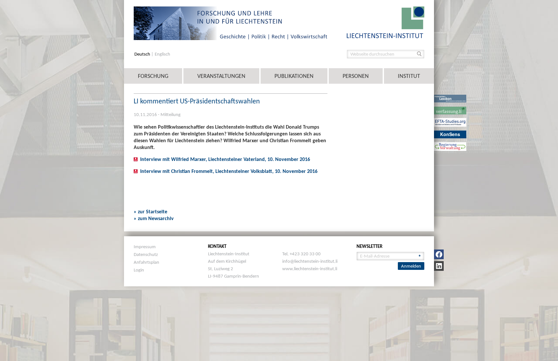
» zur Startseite (150, 211)
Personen (356, 76)
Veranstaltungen (221, 76)
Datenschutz (146, 254)
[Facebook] (439, 254)
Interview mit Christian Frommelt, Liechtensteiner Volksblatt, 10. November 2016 (228, 171)
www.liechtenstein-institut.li (309, 268)
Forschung (153, 76)
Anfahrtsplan (146, 262)
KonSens (450, 134)
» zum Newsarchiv (154, 218)
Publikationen (294, 76)
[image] (385, 22)
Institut (409, 76)
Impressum (145, 247)
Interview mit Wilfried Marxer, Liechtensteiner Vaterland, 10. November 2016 (225, 159)
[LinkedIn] (439, 266)
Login (139, 270)
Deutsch (142, 54)
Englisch (162, 54)
